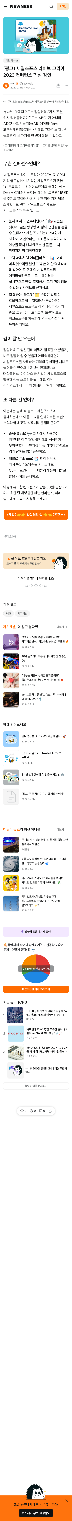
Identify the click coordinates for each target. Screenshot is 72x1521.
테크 (8, 613)
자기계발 (22, 613)
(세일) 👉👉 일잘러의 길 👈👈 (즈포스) (36, 514)
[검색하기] (51, 6)
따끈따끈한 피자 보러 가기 (36, 989)
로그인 (62, 6)
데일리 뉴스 (12, 60)
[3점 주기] (36, 585)
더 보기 (60, 627)
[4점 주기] (40, 585)
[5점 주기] (45, 585)
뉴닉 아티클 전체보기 (36, 1086)
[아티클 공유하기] (58, 85)
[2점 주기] (31, 585)
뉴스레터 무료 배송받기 (36, 1513)
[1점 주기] (26, 585)
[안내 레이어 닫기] (67, 1501)
